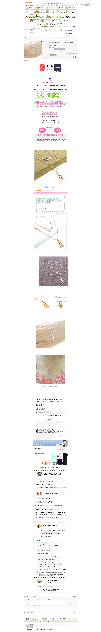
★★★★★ (44, 605)
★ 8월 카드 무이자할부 (46, 1)
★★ (33, 605)
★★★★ (40, 605)
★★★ (36, 605)
